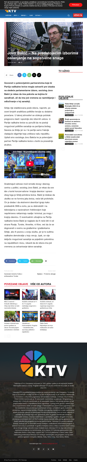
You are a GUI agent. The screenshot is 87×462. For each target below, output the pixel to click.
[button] (68, 15)
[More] (46, 261)
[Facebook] (19, 75)
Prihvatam (75, 5)
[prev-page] (5, 336)
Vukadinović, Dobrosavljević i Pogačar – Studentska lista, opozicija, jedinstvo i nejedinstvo (29, 328)
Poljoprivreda (69, 115)
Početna (53, 460)
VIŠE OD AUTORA (40, 284)
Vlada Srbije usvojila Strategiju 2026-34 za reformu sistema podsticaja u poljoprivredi (72, 108)
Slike (70, 460)
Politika (19, 20)
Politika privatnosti (47, 4)
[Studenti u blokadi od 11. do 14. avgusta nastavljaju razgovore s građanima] (30, 294)
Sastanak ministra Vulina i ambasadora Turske (13, 275)
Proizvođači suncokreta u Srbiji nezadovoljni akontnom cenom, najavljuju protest (73, 138)
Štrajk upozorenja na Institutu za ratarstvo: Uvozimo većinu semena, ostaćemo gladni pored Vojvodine (73, 123)
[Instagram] (38, 449)
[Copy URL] (39, 75)
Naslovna (7, 20)
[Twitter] (24, 75)
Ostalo (76, 460)
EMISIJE (65, 460)
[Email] (34, 75)
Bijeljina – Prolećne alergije (46, 274)
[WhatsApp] (29, 75)
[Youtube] (53, 449)
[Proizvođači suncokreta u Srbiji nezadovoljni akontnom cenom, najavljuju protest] (61, 136)
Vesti (13, 20)
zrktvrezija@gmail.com (50, 443)
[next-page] (9, 336)
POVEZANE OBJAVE (16, 284)
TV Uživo (64, 70)
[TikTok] (43, 449)
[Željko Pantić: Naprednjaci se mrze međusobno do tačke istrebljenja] (48, 316)
